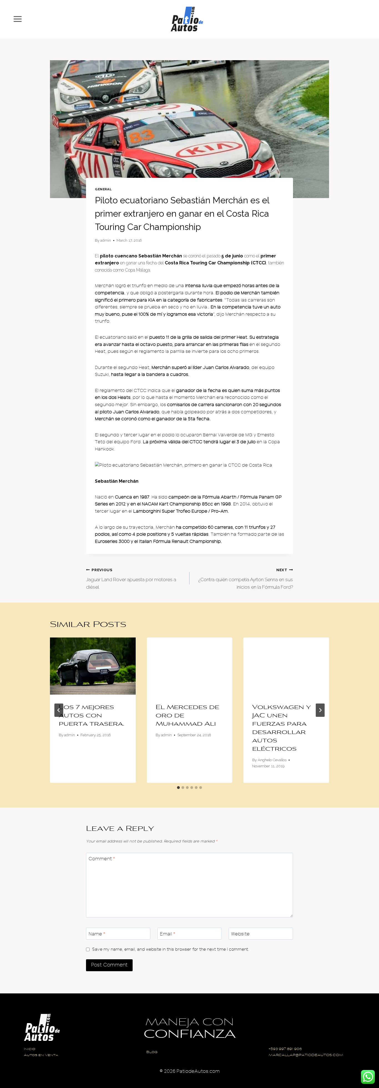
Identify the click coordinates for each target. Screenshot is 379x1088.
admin (105, 240)
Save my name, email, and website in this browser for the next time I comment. (170, 949)
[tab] (178, 787)
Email (167, 933)
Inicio (29, 1049)
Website (240, 933)
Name (97, 933)
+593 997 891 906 (285, 1049)
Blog (152, 1052)
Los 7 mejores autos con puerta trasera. (91, 716)
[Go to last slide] (58, 710)
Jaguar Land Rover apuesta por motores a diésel (131, 579)
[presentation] (93, 666)
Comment (102, 858)
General (103, 189)
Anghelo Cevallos (272, 760)
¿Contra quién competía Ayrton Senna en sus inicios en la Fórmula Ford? (245, 579)
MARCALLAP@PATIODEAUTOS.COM (306, 1055)
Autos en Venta (41, 1055)
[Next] (320, 710)
